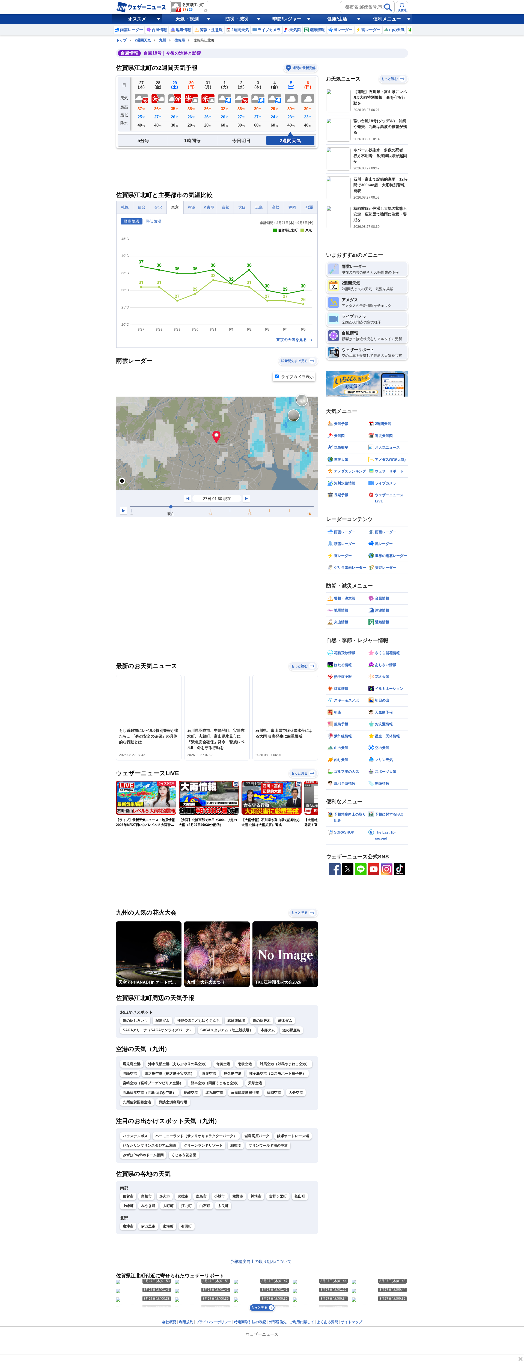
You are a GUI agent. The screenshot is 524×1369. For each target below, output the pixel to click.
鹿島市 (201, 1196)
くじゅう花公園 (183, 1155)
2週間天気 (143, 40)
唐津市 (128, 1226)
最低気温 (153, 221)
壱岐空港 (245, 1064)
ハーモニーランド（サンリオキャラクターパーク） (196, 1136)
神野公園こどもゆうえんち (198, 1020)
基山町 (299, 1196)
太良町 (223, 1206)
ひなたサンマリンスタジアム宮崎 (149, 1145)
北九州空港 (214, 1093)
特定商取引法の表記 (250, 1322)
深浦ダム (162, 1020)
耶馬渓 (235, 1145)
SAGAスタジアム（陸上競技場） (226, 1030)
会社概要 (169, 1322)
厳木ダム (285, 1020)
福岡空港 (274, 1093)
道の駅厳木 (261, 1020)
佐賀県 (179, 40)
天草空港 (255, 1083)
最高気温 (131, 221)
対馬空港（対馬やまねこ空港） (284, 1064)
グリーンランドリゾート (203, 1145)
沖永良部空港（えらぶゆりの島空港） (178, 1064)
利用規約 (186, 1322)
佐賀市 (128, 1196)
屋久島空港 (233, 1073)
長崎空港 (191, 1093)
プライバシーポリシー (213, 1322)
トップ (121, 40)
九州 (162, 40)
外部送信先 (278, 1322)
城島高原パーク (257, 1136)
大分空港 (296, 1093)
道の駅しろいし (135, 1020)
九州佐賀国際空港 (137, 1102)
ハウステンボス (135, 1136)
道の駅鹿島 (291, 1030)
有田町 (186, 1226)
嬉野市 (238, 1196)
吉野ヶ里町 (278, 1196)
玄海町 (168, 1226)
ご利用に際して (301, 1322)
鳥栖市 (146, 1196)
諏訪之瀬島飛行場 (173, 1102)
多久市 (164, 1196)
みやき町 (148, 1206)
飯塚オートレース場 (293, 1136)
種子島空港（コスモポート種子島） (277, 1073)
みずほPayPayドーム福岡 (143, 1155)
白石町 (205, 1206)
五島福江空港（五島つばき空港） (149, 1093)
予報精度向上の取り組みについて (260, 1261)
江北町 (186, 1206)
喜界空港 (209, 1073)
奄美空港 (223, 1064)
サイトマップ (351, 1322)
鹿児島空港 (132, 1064)
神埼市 (256, 1196)
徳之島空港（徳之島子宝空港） (169, 1073)
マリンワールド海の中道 (268, 1145)
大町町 (168, 1206)
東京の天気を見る (292, 339)
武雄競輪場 (236, 1020)
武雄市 (183, 1196)
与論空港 (130, 1073)
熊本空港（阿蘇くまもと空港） (215, 1083)
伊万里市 (148, 1226)
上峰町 (128, 1206)
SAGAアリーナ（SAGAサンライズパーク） (158, 1030)
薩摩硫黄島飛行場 (245, 1093)
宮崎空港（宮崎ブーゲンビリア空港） (153, 1083)
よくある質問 (327, 1322)
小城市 (219, 1196)
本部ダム (268, 1030)
